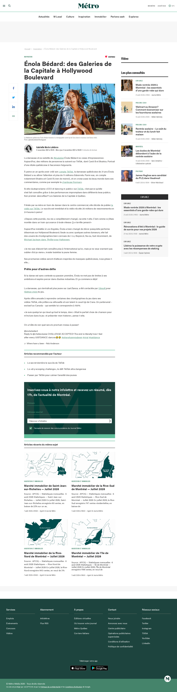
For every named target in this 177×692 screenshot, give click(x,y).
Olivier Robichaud (157, 182)
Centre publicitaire (116, 628)
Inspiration (84, 16)
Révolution (59, 157)
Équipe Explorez (144, 253)
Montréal (139, 146)
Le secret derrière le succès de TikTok (45, 362)
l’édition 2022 (31, 291)
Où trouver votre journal (85, 623)
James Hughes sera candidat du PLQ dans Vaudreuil (151, 177)
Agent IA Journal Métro (47, 511)
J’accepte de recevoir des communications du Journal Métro (57, 428)
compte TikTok (66, 171)
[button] (3, 5)
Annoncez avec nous (117, 623)
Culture (70, 16)
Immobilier (101, 16)
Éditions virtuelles (82, 618)
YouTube (146, 638)
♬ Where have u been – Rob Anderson (41, 343)
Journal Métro (156, 95)
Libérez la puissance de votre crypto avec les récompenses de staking (143, 247)
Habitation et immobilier (33, 481)
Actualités (43, 16)
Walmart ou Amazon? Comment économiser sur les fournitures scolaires (149, 109)
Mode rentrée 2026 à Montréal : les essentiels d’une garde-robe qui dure (150, 87)
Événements (12, 623)
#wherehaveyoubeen (72, 337)
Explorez (134, 16)
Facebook (146, 618)
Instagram (146, 628)
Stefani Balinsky (156, 116)
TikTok (80, 188)
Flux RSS (44, 623)
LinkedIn (146, 643)
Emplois (10, 618)
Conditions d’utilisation (119, 641)
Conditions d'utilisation (73, 687)
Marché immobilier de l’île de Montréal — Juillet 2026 (90, 554)
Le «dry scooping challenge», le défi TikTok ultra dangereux (56, 368)
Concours (10, 628)
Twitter (145, 623)
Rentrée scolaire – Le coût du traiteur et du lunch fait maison (151, 131)
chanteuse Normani (72, 182)
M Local (58, 16)
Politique (139, 171)
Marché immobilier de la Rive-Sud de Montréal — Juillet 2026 (93, 487)
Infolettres (45, 618)
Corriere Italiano (81, 633)
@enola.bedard (31, 330)
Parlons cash (118, 16)
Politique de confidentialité (120, 646)
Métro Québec (80, 628)
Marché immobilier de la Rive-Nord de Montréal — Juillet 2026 (44, 554)
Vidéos (9, 633)
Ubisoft (102, 288)
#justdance (94, 337)
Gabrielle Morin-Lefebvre (47, 147)
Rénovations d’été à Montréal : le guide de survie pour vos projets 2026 (144, 228)
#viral (85, 337)
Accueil (27, 48)
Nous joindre (114, 618)
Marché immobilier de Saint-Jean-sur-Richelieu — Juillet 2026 (45, 487)
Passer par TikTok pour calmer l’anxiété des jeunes (52, 375)
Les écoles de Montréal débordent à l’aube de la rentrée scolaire (148, 153)
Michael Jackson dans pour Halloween (47, 239)
